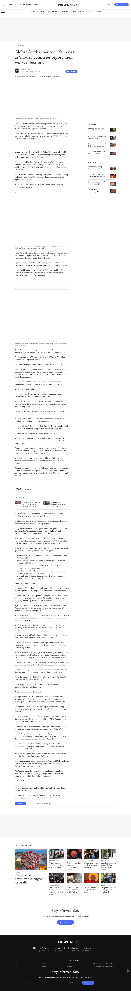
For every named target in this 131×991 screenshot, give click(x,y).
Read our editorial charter (79, 951)
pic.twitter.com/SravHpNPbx (50, 429)
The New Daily (25, 69)
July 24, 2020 (52, 434)
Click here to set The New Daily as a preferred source (38, 795)
